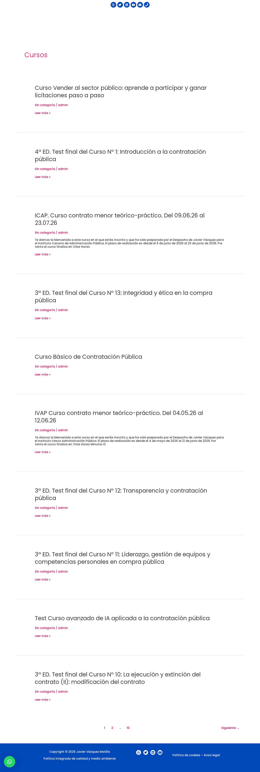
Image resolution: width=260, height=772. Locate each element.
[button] (146, 15)
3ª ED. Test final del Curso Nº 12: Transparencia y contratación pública (121, 494)
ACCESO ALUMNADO (187, 24)
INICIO (108, 16)
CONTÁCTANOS (156, 24)
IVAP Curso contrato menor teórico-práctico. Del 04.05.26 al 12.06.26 (119, 417)
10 (128, 728)
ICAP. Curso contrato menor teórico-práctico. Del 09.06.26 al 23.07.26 (120, 219)
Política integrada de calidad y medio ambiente (80, 759)
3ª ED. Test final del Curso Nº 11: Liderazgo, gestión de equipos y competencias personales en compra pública (122, 558)
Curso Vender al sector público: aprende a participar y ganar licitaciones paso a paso (121, 91)
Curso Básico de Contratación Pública (88, 357)
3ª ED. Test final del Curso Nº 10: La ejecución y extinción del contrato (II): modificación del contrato (118, 678)
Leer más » (42, 113)
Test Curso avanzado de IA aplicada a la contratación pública (122, 618)
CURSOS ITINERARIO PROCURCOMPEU (144, 16)
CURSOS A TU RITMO (193, 16)
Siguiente (230, 728)
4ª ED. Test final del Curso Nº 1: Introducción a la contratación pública (120, 155)
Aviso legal (212, 755)
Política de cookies (186, 755)
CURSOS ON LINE (227, 16)
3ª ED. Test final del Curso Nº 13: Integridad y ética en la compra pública (123, 296)
